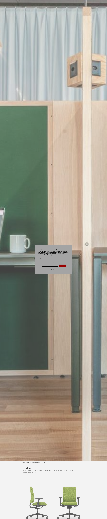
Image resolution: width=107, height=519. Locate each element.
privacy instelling (41, 257)
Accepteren (62, 266)
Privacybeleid (53, 262)
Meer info (53, 269)
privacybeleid (40, 256)
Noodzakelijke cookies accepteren (50, 266)
